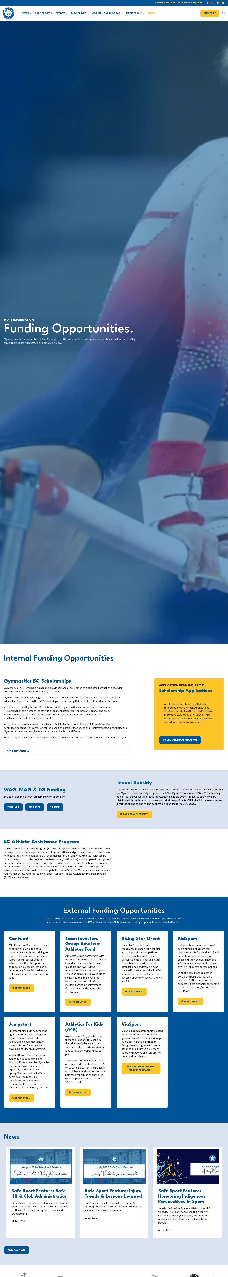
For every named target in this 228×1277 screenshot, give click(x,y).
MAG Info (35, 807)
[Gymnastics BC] (8, 13)
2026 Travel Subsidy (135, 814)
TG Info (55, 807)
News (25, 13)
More (151, 13)
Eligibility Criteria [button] (18, 751)
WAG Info (13, 807)
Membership (134, 13)
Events (60, 13)
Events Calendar (165, 3)
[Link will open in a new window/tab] (208, 3)
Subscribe (210, 13)
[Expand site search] (223, 13)
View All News (16, 1250)
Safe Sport (42, 13)
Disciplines (78, 13)
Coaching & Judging (106, 13)
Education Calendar (190, 3)
